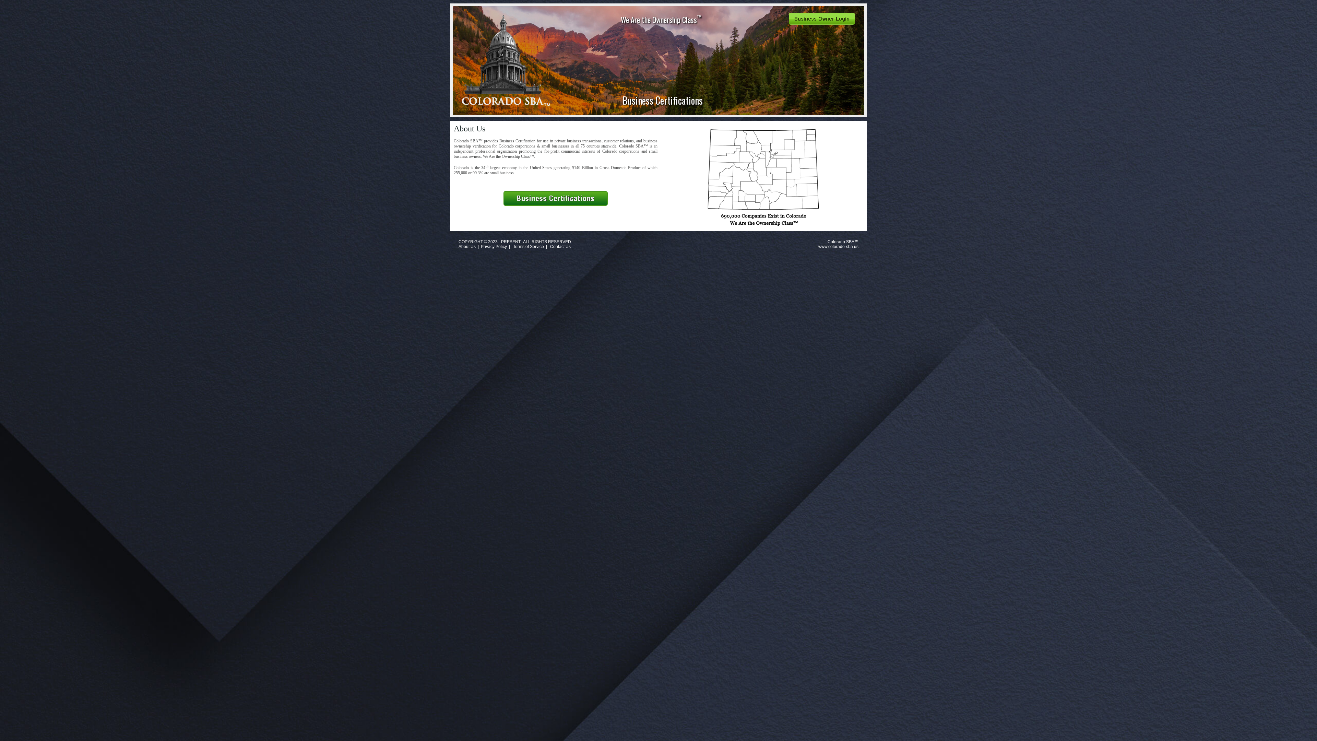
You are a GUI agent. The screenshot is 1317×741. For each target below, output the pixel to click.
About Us (467, 246)
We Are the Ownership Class (661, 19)
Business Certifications (662, 100)
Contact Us (560, 246)
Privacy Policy (494, 246)
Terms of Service (528, 246)
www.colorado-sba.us (838, 246)
